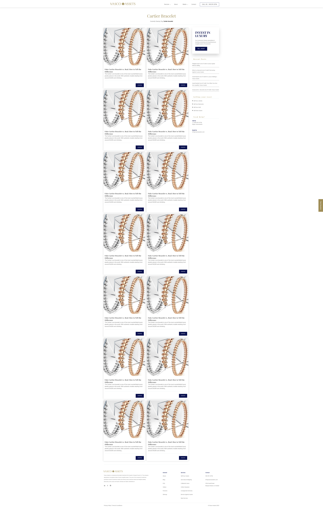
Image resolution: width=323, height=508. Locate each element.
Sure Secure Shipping (186, 479)
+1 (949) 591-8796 (197, 122)
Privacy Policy (107, 505)
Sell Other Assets (198, 110)
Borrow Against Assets (187, 494)
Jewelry (139, 85)
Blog (164, 479)
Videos (164, 487)
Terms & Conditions (117, 505)
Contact (193, 4)
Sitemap (165, 494)
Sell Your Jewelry (198, 100)
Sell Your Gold (197, 107)
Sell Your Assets (185, 476)
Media (184, 4)
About (176, 4)
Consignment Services (186, 490)
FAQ (164, 483)
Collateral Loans (185, 483)
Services (166, 4)
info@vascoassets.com (198, 132)
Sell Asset (201, 48)
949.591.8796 (209, 4)
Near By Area (184, 498)
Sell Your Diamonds (199, 104)
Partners (165, 490)
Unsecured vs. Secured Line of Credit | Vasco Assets (205, 89)
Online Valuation (185, 487)
